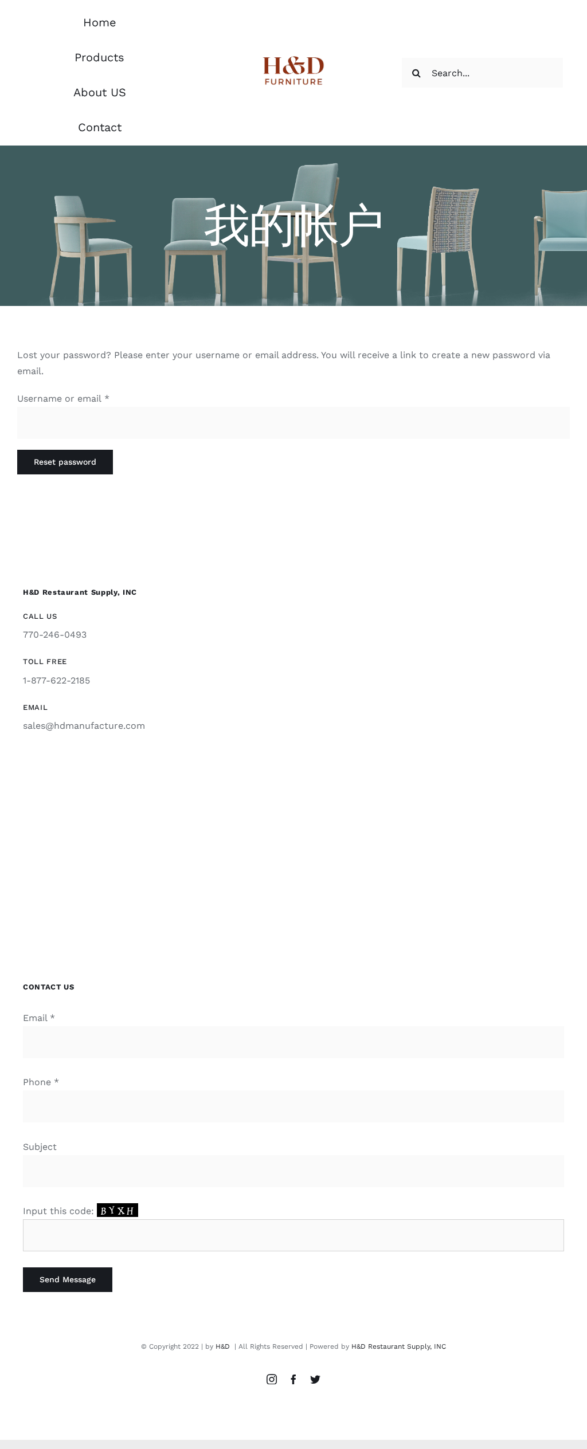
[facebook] (293, 1379)
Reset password (65, 461)
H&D (224, 1346)
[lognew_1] (293, 57)
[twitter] (315, 1379)
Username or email (63, 398)
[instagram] (272, 1379)
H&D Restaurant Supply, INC (398, 1346)
